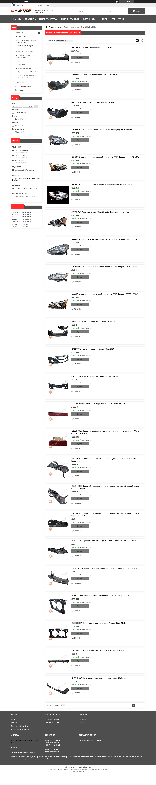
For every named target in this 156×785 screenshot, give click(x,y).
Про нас (14, 719)
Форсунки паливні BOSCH (26, 72)
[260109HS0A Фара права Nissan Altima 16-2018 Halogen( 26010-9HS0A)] (58, 194)
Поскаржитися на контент (79, 769)
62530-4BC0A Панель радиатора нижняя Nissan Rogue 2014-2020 (99, 678)
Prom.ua (89, 767)
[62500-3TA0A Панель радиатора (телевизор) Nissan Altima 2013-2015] (58, 606)
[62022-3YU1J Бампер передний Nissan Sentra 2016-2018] (58, 386)
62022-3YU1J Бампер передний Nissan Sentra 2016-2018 (95, 376)
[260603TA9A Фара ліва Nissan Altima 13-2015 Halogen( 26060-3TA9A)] (58, 222)
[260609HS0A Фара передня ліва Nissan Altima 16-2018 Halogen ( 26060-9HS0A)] (58, 277)
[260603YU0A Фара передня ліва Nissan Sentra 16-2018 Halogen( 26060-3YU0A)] (58, 249)
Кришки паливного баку (25, 61)
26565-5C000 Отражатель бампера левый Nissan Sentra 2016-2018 (99, 404)
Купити (79, 58)
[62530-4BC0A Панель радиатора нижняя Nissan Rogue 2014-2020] (58, 688)
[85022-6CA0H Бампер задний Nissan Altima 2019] (58, 57)
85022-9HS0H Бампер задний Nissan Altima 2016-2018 (94, 75)
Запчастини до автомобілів (26, 68)
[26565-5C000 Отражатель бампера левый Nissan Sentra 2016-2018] (58, 414)
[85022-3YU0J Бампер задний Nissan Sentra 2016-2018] (58, 331)
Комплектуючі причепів (25, 51)
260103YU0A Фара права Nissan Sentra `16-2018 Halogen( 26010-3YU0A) (101, 130)
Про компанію (118, 19)
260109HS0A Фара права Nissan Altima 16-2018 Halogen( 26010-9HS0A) (101, 184)
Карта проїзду (89, 19)
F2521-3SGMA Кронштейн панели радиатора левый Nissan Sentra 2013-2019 (103, 541)
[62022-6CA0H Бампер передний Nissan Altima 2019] (58, 359)
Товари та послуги (55, 27)
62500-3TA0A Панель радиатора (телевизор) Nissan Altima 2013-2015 (100, 596)
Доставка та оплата (47, 19)
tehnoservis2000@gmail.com (24, 170)
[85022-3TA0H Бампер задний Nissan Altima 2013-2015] (58, 112)
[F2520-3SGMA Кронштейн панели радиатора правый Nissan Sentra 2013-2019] (58, 578)
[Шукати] (110, 11)
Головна (17, 19)
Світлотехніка (22, 36)
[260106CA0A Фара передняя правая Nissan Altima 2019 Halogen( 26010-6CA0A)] (58, 167)
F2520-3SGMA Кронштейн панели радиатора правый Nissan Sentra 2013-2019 (104, 568)
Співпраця (19, 90)
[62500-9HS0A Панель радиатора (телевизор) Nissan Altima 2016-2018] (58, 633)
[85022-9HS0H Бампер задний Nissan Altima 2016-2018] (58, 85)
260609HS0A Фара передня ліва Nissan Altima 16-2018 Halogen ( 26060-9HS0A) (104, 267)
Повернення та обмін (70, 19)
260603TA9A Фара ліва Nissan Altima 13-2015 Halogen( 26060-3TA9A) (100, 212)
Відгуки (81, 723)
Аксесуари (21, 64)
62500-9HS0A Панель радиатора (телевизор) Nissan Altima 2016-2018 (100, 623)
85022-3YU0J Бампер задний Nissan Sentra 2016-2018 (94, 322)
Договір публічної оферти (20, 729)
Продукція (29, 19)
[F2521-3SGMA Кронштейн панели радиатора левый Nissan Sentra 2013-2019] (58, 551)
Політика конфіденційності (20, 726)
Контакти (103, 19)
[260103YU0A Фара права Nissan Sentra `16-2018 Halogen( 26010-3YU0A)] (58, 140)
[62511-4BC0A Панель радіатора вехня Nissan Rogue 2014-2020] (58, 660)
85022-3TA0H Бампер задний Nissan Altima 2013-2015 (93, 102)
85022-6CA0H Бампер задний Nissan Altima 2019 (91, 47)
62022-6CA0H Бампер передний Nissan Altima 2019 (92, 349)
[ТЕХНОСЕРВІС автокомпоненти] (21, 11)
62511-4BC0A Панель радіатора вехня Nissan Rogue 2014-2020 (97, 650)
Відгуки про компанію (23, 86)
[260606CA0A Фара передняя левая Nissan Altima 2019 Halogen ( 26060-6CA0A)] (58, 304)
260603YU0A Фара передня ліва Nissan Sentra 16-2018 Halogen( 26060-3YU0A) (104, 239)
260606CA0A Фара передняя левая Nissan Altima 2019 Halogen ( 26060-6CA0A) (104, 294)
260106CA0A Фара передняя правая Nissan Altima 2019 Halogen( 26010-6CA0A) (105, 157)
